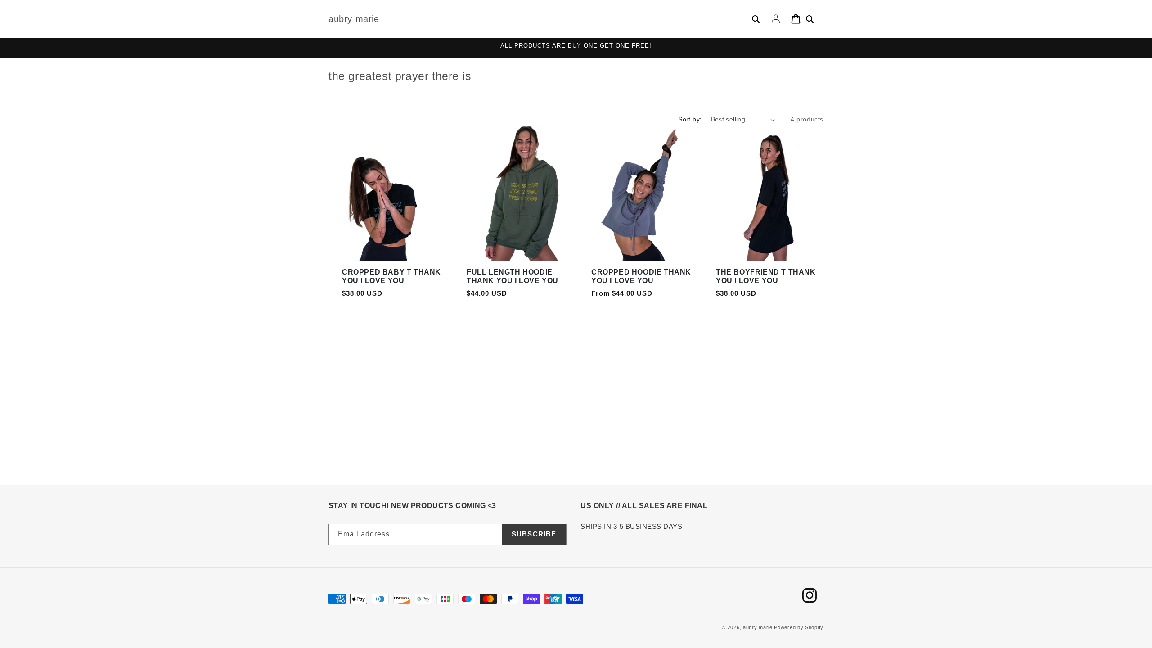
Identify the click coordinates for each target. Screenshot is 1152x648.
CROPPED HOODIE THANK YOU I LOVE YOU (641, 276)
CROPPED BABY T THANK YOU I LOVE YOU (391, 276)
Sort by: (690, 119)
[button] (756, 19)
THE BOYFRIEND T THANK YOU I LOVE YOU (766, 276)
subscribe (534, 534)
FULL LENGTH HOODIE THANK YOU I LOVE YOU (512, 276)
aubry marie (758, 627)
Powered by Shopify (799, 627)
